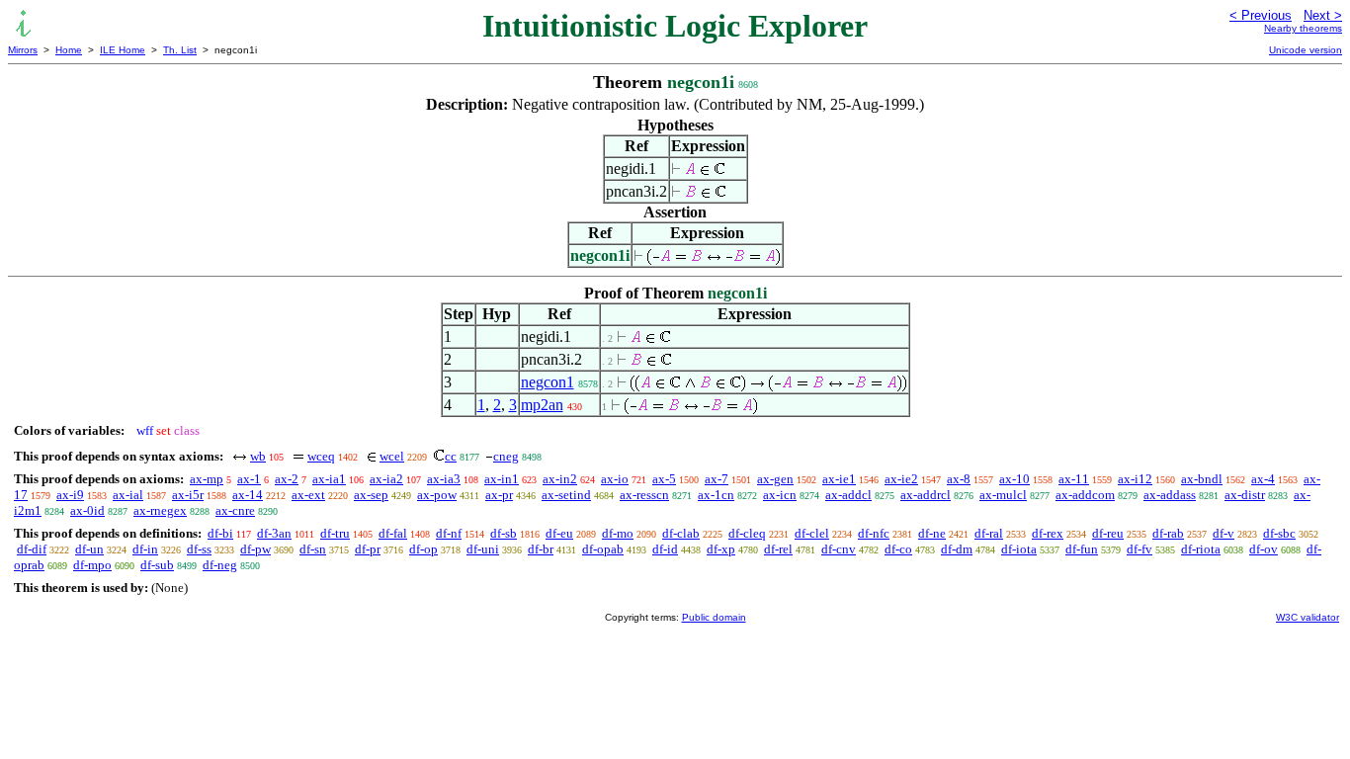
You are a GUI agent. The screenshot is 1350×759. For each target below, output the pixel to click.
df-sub (157, 564)
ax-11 (1073, 478)
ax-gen (775, 478)
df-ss (199, 549)
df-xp (721, 549)
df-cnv (838, 549)
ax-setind (566, 494)
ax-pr (499, 494)
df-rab (1168, 533)
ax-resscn (644, 494)
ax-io (615, 478)
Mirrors (23, 49)
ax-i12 (1135, 478)
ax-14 (247, 494)
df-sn (312, 549)
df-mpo (92, 564)
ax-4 (1263, 478)
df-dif (31, 549)
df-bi (220, 533)
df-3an (274, 533)
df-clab (681, 533)
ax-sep (371, 494)
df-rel (778, 549)
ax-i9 (70, 494)
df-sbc (1279, 533)
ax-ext (308, 494)
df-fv (1139, 549)
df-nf (449, 533)
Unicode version (1305, 49)
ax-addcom (1085, 494)
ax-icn (780, 494)
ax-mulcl (1003, 494)
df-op (423, 549)
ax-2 (286, 478)
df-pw (255, 549)
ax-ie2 (901, 478)
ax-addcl (848, 494)
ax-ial (128, 494)
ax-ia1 (329, 478)
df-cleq (747, 533)
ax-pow (437, 494)
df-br (540, 549)
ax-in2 (560, 478)
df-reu (1108, 533)
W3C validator (1307, 617)
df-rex (1047, 533)
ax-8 (958, 478)
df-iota (1019, 549)
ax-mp (206, 478)
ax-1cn (716, 494)
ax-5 (664, 478)
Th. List (180, 49)
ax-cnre (235, 510)
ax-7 (716, 478)
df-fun (1081, 549)
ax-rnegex (160, 510)
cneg (506, 456)
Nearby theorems (1303, 28)
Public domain (714, 617)
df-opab (603, 549)
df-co (898, 549)
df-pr (367, 549)
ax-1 (249, 478)
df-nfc (873, 533)
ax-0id (87, 510)
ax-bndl (1202, 478)
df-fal (393, 533)
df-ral (988, 533)
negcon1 (547, 382)
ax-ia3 (444, 478)
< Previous (1260, 15)
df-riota (1201, 549)
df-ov (1263, 549)
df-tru (335, 533)
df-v (1223, 533)
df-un (89, 549)
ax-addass (1169, 494)
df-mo (617, 533)
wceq (321, 456)
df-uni (482, 549)
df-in (145, 549)
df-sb (503, 533)
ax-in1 (501, 478)
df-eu (559, 533)
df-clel (812, 533)
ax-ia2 (386, 478)
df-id (665, 549)
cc (451, 456)
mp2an (542, 404)
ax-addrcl (925, 494)
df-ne (932, 533)
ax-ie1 (839, 478)
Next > (1323, 15)
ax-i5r (188, 494)
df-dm (956, 549)
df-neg (220, 564)
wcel (392, 456)
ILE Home (122, 49)
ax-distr (1244, 494)
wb (258, 456)
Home (68, 49)
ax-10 (1014, 478)
